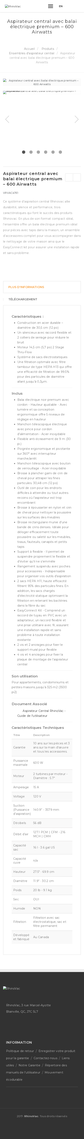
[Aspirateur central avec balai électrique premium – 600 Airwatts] (42, 92)
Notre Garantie (29, 1065)
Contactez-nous (45, 1058)
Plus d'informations (26, 287)
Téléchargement (22, 299)
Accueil (29, 48)
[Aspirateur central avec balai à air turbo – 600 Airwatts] (69, 177)
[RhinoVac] (13, 6)
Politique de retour (20, 1051)
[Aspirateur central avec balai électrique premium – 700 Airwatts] (77, 177)
